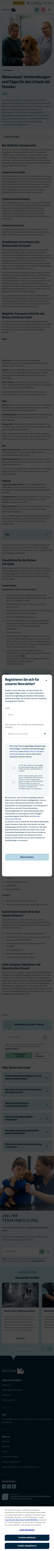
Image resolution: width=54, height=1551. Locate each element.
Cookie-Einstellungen (27, 1530)
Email (7, 708)
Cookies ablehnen (27, 1538)
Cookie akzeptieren (27, 1546)
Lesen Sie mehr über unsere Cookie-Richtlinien (21, 1520)
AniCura (15, 751)
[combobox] (27, 734)
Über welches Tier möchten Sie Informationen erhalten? (24, 725)
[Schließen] (46, 680)
